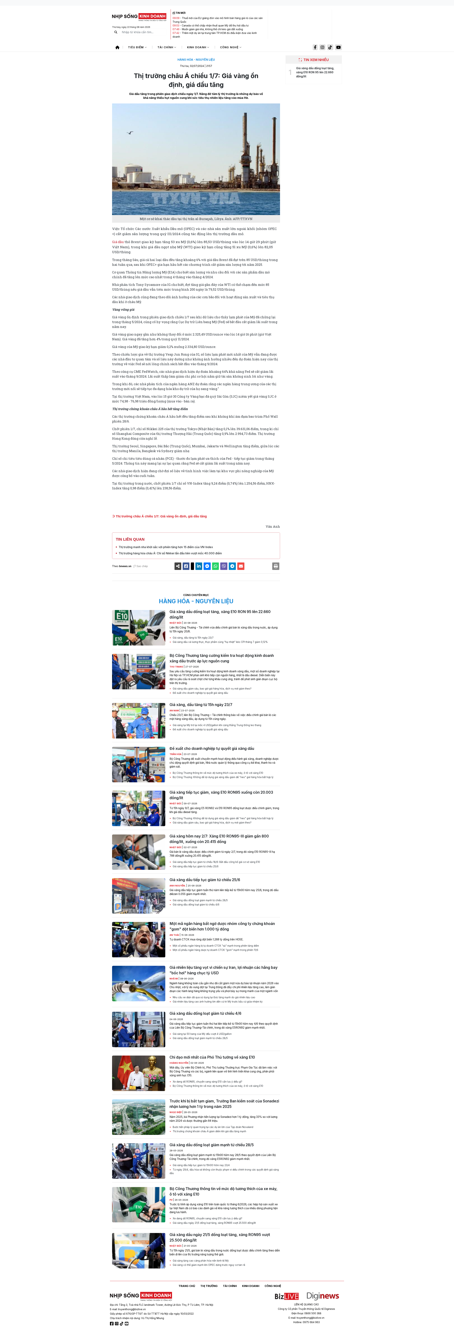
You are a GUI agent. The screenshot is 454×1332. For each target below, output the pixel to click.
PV (171, 1200)
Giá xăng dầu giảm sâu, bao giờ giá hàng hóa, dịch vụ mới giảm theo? (211, 688)
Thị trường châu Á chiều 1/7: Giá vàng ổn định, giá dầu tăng (161, 516)
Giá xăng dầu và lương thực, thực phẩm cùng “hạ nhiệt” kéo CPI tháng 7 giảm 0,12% (220, 642)
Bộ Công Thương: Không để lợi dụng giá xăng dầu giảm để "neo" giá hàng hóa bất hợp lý (222, 777)
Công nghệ (230, 47)
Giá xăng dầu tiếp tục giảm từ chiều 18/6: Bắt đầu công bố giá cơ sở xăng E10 (216, 862)
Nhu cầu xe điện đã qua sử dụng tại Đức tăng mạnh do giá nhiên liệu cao (213, 997)
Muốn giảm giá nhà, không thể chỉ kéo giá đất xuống (212, 29)
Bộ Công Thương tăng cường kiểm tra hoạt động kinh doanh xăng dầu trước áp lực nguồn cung (222, 658)
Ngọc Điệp (176, 1112)
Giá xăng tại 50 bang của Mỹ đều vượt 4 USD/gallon (202, 1033)
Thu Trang (177, 666)
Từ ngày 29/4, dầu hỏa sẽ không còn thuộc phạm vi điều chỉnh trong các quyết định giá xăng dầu (224, 1171)
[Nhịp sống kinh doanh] (141, 1296)
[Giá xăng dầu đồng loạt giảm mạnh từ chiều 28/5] (138, 1161)
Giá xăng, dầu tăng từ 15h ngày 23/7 (193, 637)
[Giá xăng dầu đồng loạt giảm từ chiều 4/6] (138, 1029)
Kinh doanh (197, 47)
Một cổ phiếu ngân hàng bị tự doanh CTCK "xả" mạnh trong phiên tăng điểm (215, 945)
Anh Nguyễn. (178, 885)
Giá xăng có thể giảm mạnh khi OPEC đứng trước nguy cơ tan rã (208, 1265)
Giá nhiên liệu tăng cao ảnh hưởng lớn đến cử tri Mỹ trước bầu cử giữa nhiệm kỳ (217, 1001)
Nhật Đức (176, 623)
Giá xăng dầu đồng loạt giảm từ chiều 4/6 (195, 904)
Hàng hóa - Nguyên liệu (196, 59)
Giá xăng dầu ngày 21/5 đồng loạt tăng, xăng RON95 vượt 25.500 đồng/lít (214, 1222)
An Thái (175, 935)
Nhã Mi (174, 978)
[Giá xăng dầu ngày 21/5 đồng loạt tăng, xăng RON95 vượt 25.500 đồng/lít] (138, 1250)
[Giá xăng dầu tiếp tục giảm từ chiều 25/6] (138, 896)
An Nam (174, 710)
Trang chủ (187, 1286)
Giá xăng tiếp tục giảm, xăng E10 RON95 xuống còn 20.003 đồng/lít (221, 795)
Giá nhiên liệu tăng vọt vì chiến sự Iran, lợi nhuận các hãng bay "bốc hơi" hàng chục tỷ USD (224, 970)
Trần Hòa (176, 754)
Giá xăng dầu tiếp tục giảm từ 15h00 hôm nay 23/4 (201, 1165)
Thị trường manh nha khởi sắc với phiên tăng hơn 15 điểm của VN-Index (166, 547)
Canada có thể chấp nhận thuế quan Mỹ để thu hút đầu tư (215, 25)
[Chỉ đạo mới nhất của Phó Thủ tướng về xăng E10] (138, 1073)
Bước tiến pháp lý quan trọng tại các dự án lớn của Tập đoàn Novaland (212, 1127)
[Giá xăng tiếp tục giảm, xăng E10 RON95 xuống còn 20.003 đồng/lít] (138, 808)
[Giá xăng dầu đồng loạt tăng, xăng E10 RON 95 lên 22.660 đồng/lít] (138, 628)
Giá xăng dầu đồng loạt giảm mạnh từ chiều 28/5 (200, 900)
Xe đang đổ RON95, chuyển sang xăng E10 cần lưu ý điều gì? (207, 1081)
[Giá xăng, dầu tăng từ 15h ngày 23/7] (138, 720)
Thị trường (209, 1286)
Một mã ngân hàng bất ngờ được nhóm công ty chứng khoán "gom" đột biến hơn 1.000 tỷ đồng (222, 926)
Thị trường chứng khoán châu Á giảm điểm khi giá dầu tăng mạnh (209, 1131)
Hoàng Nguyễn (179, 1063)
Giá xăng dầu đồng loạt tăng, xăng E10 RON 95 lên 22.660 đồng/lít (220, 614)
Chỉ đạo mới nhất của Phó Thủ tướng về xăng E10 (212, 1057)
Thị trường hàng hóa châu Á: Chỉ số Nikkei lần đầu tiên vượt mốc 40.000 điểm (170, 553)
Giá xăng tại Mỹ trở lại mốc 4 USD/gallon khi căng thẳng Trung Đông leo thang (216, 725)
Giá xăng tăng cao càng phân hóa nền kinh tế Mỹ (200, 1260)
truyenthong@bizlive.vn (132, 1309)
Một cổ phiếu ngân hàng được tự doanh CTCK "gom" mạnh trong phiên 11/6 (215, 950)
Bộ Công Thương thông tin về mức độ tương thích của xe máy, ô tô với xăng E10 (217, 772)
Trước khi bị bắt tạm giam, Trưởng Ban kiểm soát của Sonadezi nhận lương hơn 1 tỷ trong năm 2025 (224, 1104)
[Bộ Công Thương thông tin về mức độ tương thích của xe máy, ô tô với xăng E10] (138, 1205)
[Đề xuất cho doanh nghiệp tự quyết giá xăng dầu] (138, 764)
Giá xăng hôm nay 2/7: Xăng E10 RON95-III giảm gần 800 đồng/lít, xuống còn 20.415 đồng (219, 839)
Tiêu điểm (136, 47)
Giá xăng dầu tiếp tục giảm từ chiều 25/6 (195, 866)
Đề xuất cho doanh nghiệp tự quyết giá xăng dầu (200, 692)
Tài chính (165, 47)
